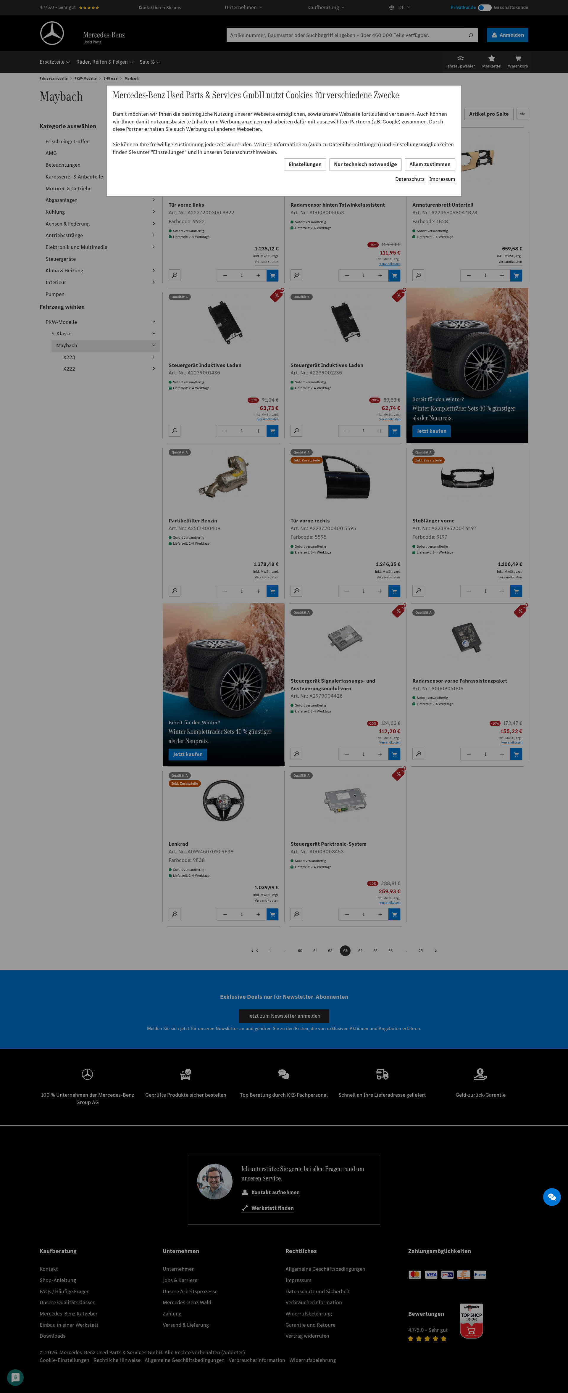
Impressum (442, 179)
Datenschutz (410, 179)
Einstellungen (305, 164)
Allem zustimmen (430, 164)
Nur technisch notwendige (365, 164)
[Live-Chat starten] (552, 1197)
